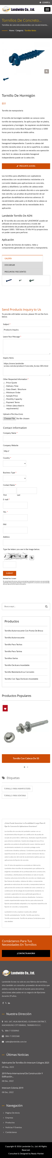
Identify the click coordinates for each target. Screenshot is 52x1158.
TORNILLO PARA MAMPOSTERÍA (17, 789)
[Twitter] (6, 1003)
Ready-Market (37, 1154)
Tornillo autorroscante (14, 638)
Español (46, 3)
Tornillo (22, 915)
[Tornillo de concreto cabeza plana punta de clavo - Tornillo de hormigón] (9, 280)
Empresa (9, 1118)
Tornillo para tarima (13, 651)
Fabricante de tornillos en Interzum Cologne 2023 (25, 1062)
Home (11, 31)
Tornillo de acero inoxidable (17, 665)
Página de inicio (12, 1113)
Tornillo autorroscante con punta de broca (24, 631)
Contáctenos (37, 918)
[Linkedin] (9, 1003)
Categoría (19, 31)
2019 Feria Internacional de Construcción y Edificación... (22, 1075)
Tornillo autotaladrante (12, 915)
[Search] (46, 606)
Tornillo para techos (13, 645)
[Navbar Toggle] (47, 9)
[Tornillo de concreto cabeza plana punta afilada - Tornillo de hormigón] (20, 280)
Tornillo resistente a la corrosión (19, 672)
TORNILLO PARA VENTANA (15, 796)
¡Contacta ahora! (26, 953)
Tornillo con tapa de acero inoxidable (21, 679)
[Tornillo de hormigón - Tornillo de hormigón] (46, 71)
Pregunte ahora (27, 166)
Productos (10, 1123)
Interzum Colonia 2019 (12, 1087)
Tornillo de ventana (26, 918)
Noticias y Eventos (13, 1127)
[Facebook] (3, 1003)
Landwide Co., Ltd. (30, 1146)
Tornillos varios (30, 31)
